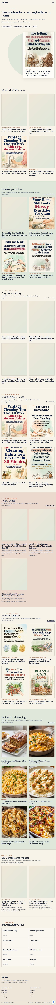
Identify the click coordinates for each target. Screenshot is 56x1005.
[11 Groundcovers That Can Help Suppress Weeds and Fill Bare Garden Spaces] (42, 640)
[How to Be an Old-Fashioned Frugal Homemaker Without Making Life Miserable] (42, 152)
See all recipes (51, 722)
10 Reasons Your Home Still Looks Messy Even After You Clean (41, 234)
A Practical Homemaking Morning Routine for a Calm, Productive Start (41, 380)
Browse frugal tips (50, 505)
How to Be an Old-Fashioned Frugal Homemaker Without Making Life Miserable (41, 173)
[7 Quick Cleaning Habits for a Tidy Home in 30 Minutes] (14, 463)
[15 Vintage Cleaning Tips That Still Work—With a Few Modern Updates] (14, 152)
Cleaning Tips (27, 26)
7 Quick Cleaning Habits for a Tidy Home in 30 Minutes (13, 484)
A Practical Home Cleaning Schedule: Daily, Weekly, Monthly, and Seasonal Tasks (41, 485)
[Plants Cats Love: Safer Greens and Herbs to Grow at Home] (42, 682)
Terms (43, 1002)
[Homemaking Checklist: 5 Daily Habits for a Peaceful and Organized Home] (42, 110)
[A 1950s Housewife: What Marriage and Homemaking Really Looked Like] (14, 359)
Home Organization (6, 26)
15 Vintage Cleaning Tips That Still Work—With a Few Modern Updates (13, 172)
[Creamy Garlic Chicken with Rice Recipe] (42, 782)
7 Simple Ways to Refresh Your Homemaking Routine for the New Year (41, 339)
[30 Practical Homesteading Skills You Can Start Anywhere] (42, 882)
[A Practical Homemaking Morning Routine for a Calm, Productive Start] (42, 359)
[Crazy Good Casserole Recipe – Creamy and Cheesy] (42, 822)
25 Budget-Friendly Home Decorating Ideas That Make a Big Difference (41, 546)
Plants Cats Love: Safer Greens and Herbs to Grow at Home (41, 702)
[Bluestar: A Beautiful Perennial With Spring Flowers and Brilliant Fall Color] (14, 640)
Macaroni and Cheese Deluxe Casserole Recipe (39, 762)
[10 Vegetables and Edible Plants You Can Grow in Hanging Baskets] (14, 682)
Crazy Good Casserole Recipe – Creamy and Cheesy (40, 843)
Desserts (32, 995)
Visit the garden (51, 620)
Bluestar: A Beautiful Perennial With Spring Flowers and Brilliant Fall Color (13, 661)
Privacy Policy (31, 1002)
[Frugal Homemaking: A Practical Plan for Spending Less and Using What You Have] (14, 882)
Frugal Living (4, 997)
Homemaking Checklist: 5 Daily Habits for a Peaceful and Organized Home (41, 131)
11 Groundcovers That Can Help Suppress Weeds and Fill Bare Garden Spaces (40, 661)
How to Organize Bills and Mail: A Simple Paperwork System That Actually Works (13, 277)
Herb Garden (33, 997)
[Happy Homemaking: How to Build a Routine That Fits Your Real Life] (14, 110)
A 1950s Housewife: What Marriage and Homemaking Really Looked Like (14, 381)
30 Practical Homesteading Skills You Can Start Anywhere (41, 902)
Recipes (34, 26)
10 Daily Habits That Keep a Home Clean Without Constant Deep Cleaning (41, 442)
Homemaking (4, 990)
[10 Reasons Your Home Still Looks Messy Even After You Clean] (42, 213)
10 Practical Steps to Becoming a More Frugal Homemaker (12, 595)
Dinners (31, 992)
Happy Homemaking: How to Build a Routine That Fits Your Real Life (13, 130)
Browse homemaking (49, 298)
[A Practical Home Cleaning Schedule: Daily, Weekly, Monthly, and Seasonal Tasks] (42, 463)
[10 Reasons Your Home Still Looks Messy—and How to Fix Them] (42, 256)
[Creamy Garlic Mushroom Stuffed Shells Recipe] (14, 822)
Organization (4, 992)
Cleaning (3, 995)
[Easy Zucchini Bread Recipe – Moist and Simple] (14, 741)
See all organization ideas (48, 194)
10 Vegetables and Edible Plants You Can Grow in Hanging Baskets (14, 702)
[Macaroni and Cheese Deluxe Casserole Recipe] (42, 741)
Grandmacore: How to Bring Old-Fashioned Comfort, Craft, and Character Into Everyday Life (38, 73)
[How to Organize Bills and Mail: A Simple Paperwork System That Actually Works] (14, 256)
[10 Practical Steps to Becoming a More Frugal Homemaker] (14, 574)
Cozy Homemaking (18, 26)
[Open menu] (53, 2)
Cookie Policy (38, 1002)
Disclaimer (48, 1002)
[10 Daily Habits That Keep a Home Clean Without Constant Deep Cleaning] (42, 421)
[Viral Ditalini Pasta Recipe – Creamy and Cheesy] (14, 782)
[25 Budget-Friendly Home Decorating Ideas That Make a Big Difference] (42, 525)
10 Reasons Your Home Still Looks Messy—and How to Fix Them (41, 276)
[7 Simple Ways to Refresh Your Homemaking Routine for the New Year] (42, 317)
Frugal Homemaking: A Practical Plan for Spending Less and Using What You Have (13, 903)
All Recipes (32, 990)
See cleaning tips (50, 401)
